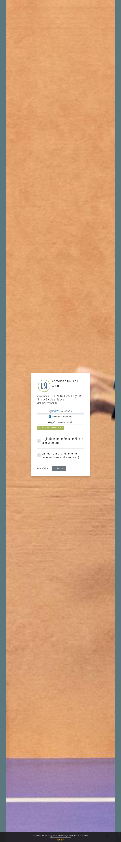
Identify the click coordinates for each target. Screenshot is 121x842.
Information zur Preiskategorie (62, 837)
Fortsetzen (60, 840)
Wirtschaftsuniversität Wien (63, 422)
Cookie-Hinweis (59, 468)
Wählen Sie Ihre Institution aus (49, 428)
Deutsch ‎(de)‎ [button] (42, 468)
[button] (39, 441)
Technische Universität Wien (61, 417)
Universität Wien (65, 411)
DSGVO (52, 837)
